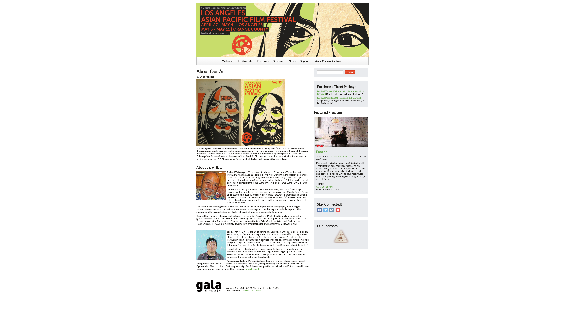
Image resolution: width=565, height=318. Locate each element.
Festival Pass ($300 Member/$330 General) (339, 97)
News (292, 61)
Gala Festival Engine (251, 290)
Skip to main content (10, 1)
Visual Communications (328, 61)
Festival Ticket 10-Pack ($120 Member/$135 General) (340, 92)
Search (350, 72)
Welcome (227, 61)
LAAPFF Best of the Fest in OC (343, 156)
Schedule (278, 61)
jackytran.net (252, 268)
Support (305, 61)
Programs (263, 61)
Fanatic (321, 152)
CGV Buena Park (324, 186)
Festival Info (245, 61)
